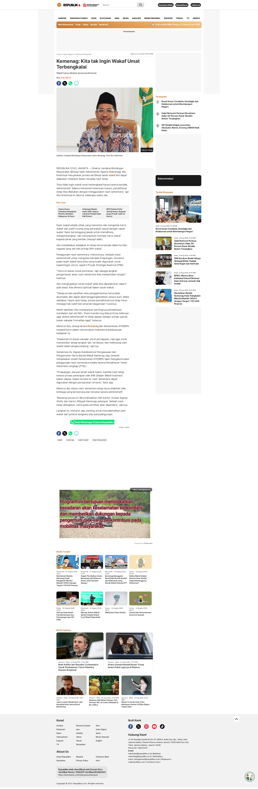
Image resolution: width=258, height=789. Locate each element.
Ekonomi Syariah (79, 18)
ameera (62, 18)
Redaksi (79, 757)
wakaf (112, 175)
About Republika (63, 757)
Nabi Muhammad (65, 24)
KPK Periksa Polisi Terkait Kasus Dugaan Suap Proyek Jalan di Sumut (116, 212)
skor (93, 18)
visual (179, 18)
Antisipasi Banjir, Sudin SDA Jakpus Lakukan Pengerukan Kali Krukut (91, 212)
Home (58, 54)
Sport (98, 733)
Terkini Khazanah (164, 192)
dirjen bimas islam (100, 440)
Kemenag (93, 326)
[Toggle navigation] (59, 5)
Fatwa (85, 24)
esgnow (168, 18)
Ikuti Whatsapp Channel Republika (94, 422)
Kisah (78, 24)
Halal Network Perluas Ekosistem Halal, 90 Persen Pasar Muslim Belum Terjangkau (179, 116)
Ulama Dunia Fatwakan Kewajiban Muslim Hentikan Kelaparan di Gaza (67, 212)
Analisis (79, 733)
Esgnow (59, 740)
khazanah (105, 18)
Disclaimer (60, 760)
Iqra (78, 729)
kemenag (70, 440)
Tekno (78, 737)
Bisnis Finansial (152, 18)
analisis (136, 18)
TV (188, 18)
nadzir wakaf (83, 440)
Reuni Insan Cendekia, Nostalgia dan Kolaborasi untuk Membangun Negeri (180, 104)
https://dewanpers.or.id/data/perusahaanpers (78, 775)
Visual (78, 740)
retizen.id (195, 5)
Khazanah (60, 729)
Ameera (59, 725)
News (58, 733)
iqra (117, 18)
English (99, 740)
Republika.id (181, 5)
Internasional (61, 737)
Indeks (196, 18)
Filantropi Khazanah (83, 54)
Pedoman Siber (102, 757)
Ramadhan (80, 744)
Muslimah (103, 24)
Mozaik (93, 24)
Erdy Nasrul (66, 78)
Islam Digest (68, 54)
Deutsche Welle (166, 5)
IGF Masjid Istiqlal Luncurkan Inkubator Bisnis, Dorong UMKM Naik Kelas (180, 128)
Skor (98, 725)
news (125, 18)
